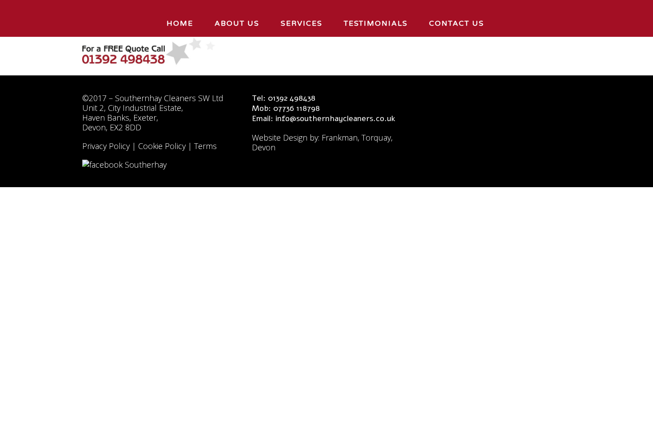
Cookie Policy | (166, 146)
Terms (205, 146)
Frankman (340, 137)
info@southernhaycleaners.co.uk (335, 118)
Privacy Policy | (110, 146)
